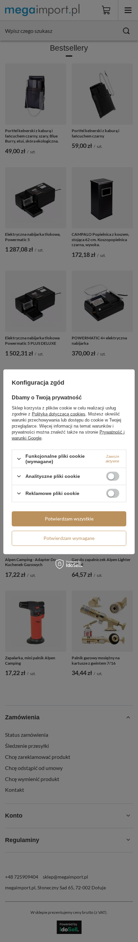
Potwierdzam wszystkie (69, 518)
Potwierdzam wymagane (69, 538)
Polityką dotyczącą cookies (58, 414)
